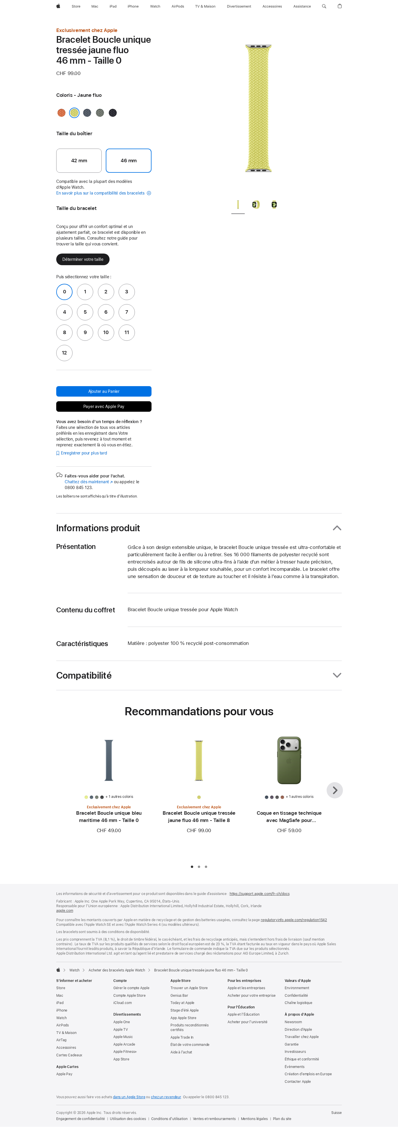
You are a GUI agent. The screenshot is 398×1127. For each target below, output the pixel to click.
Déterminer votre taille (82, 259)
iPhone (61, 1010)
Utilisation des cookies (128, 1119)
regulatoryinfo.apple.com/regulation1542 (294, 920)
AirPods (62, 1025)
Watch (74, 970)
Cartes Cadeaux (69, 1055)
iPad (60, 1003)
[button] (324, 6)
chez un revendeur (166, 1097)
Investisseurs (295, 1052)
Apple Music (123, 1037)
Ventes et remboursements (214, 1119)
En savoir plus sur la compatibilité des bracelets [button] (101, 193)
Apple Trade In (181, 1037)
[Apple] (58, 969)
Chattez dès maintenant (89, 481)
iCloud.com (122, 1003)
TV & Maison (66, 1033)
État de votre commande (189, 1045)
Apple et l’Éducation (244, 1014)
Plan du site (282, 1119)
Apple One (121, 1022)
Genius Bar (179, 996)
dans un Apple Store (129, 1097)
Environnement (297, 988)
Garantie (292, 1044)
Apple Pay (64, 1074)
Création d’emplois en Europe (308, 1074)
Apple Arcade (124, 1044)
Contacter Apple (298, 1082)
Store (60, 988)
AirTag (61, 1040)
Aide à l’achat (181, 1052)
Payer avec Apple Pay (104, 406)
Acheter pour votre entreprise (252, 996)
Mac (59, 996)
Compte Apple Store (129, 996)
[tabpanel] (258, 110)
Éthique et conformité (302, 1059)
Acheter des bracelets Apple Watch (117, 970)
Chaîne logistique (298, 1003)
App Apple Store (183, 1018)
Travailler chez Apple (301, 1037)
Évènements (294, 1067)
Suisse (336, 1113)
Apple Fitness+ (125, 1052)
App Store (121, 1059)
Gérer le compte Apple (131, 988)
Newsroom (293, 1022)
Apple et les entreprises (246, 988)
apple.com (64, 911)
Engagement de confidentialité (80, 1119)
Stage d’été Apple (184, 1010)
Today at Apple (182, 1003)
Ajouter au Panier (103, 391)
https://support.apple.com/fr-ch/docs (260, 894)
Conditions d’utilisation (169, 1119)
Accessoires (66, 1048)
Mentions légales (254, 1119)
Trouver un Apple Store (189, 988)
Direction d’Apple (298, 1030)
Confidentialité (296, 996)
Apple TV (120, 1030)
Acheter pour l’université (247, 1022)
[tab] (238, 205)
